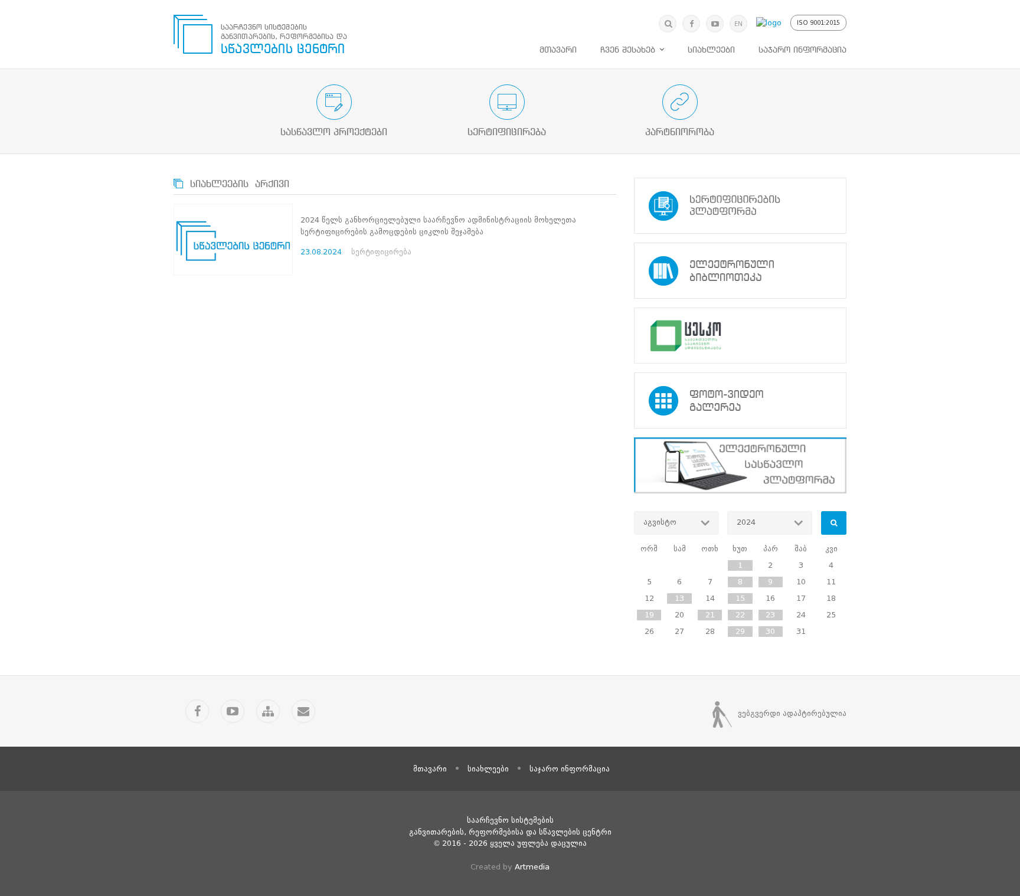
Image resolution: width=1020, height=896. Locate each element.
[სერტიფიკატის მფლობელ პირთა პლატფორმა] (740, 206)
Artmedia (532, 867)
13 (679, 598)
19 (649, 615)
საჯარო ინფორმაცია (802, 50)
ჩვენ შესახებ (627, 50)
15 (740, 598)
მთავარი (558, 50)
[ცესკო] (740, 336)
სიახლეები (711, 50)
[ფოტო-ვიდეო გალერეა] (740, 400)
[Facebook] (691, 23)
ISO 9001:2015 (818, 23)
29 (740, 631)
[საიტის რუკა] (268, 711)
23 (770, 615)
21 (710, 615)
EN (738, 24)
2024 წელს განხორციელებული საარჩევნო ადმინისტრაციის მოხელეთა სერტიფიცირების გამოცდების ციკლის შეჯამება (438, 226)
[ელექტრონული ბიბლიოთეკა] (740, 271)
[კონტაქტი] (303, 711)
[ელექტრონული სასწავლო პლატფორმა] (740, 465)
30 (770, 631)
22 (740, 615)
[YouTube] (715, 23)
